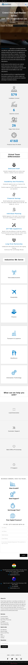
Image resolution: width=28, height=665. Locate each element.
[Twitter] (2, 1)
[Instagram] (21, 659)
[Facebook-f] (1, 1)
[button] (26, 4)
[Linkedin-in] (4, 1)
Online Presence (14, 663)
